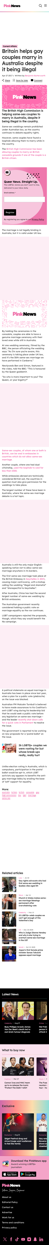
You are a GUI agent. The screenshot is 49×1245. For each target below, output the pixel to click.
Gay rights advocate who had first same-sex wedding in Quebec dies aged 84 (32, 883)
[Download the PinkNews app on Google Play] (28, 1174)
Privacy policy (9, 1227)
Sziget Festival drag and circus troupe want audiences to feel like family (18, 1141)
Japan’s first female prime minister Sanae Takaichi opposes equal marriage (31, 952)
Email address (13, 193)
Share (7, 80)
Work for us (8, 1217)
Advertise (7, 1212)
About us (6, 1197)
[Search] (40, 5)
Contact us (7, 1207)
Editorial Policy (10, 1202)
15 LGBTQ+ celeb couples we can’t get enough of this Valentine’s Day (32, 918)
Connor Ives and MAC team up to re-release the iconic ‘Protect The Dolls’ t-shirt (17, 1085)
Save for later (22, 80)
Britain (14, 792)
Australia (6, 792)
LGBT (24, 795)
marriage (32, 795)
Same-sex (6, 798)
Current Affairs (10, 46)
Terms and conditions (13, 1222)
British (21, 792)
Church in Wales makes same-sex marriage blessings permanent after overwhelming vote (32, 902)
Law (19, 795)
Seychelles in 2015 (35, 579)
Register (10, 212)
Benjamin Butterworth (35, 75)
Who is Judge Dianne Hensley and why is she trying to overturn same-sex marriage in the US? (32, 936)
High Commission (9, 795)
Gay (37, 792)
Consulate (30, 792)
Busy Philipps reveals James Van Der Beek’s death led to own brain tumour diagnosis (17, 1029)
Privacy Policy (38, 219)
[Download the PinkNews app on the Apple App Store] (10, 1174)
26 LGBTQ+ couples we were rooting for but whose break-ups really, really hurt (33, 750)
